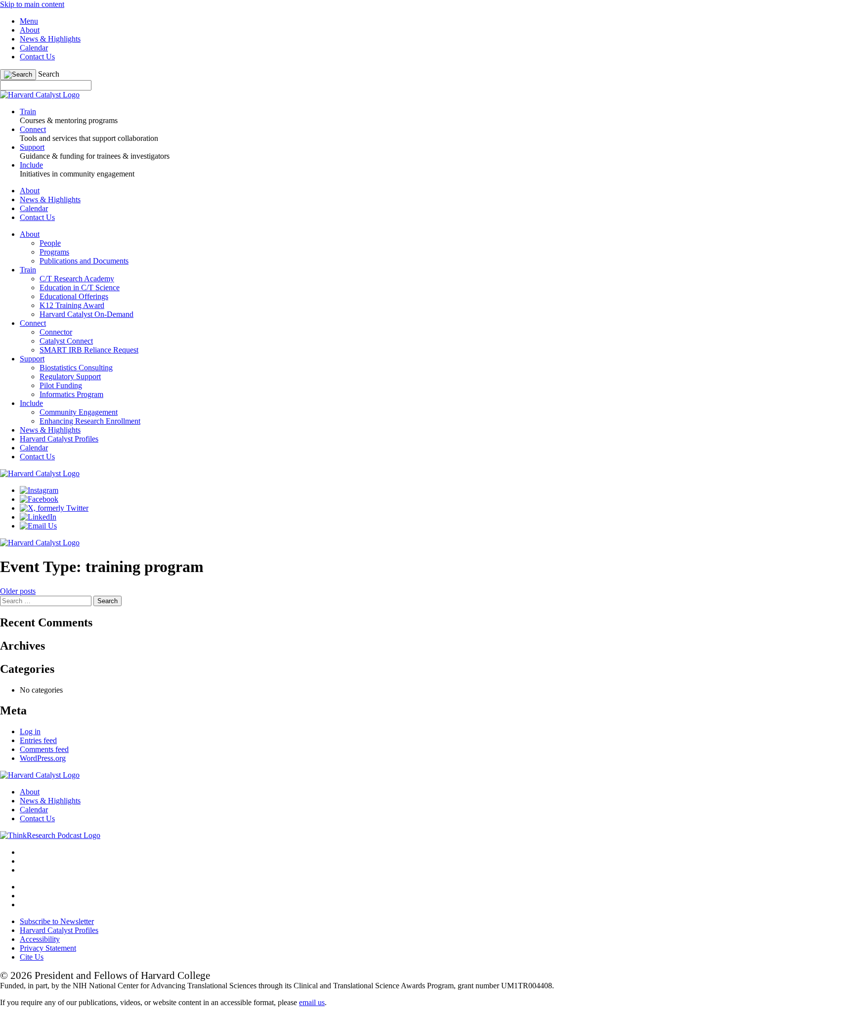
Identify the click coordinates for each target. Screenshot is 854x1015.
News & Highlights (50, 39)
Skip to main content (32, 4)
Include (31, 403)
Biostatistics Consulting (76, 367)
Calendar (34, 48)
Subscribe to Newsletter (57, 921)
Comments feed (44, 749)
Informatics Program (71, 394)
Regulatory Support (70, 376)
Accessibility (40, 939)
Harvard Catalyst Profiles (59, 439)
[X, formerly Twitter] (54, 508)
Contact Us (37, 56)
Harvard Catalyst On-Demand (86, 314)
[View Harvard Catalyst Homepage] (40, 94)
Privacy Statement (48, 948)
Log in (30, 731)
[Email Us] (38, 526)
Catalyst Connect (66, 341)
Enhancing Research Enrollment (90, 421)
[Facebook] (39, 499)
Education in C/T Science (80, 287)
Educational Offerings (74, 296)
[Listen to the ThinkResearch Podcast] (50, 835)
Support (32, 358)
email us (312, 1002)
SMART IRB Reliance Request (89, 350)
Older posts (18, 591)
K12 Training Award (72, 305)
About (30, 30)
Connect (33, 323)
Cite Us (31, 957)
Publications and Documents (84, 261)
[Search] (18, 74)
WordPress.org (43, 758)
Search (48, 74)
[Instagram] (39, 490)
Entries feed (38, 740)
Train (28, 269)
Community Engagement (79, 412)
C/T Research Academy (77, 278)
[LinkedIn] (38, 517)
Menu (29, 21)
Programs (54, 252)
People (50, 243)
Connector (56, 332)
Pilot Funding (61, 385)
